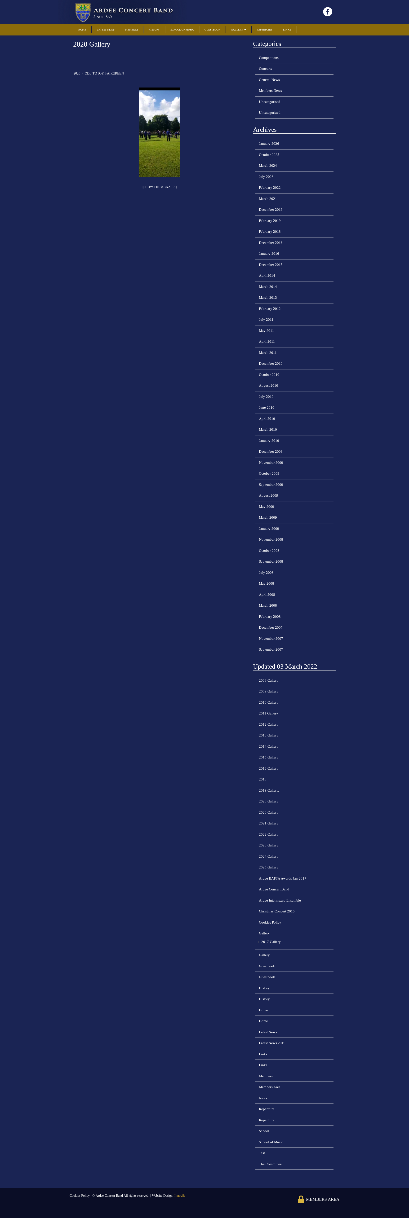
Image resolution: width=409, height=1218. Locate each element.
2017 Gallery (271, 942)
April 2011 (267, 341)
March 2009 (268, 517)
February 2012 (270, 309)
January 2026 (269, 143)
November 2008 (271, 539)
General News (269, 80)
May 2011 (266, 331)
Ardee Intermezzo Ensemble (280, 900)
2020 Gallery (268, 801)
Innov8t (179, 1195)
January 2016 (269, 253)
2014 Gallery (268, 746)
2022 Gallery (268, 834)
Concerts (265, 68)
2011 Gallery (268, 713)
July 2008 (266, 572)
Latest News (106, 29)
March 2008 (268, 605)
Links (287, 29)
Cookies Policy (270, 922)
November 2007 (271, 638)
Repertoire (264, 29)
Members (131, 29)
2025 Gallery (268, 867)
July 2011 (266, 319)
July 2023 (266, 177)
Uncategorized (269, 112)
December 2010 (271, 363)
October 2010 (269, 375)
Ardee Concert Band (274, 889)
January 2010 (269, 441)
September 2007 (271, 649)
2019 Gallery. (269, 790)
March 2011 (268, 353)
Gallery (237, 29)
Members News (270, 90)
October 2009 (269, 473)
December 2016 (271, 243)
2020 (77, 73)
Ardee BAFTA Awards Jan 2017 (282, 878)
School (264, 1131)
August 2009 (268, 495)
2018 (263, 779)
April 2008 (267, 594)
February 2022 (270, 187)
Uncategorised (269, 102)
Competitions (269, 58)
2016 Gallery (268, 768)
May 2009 (266, 506)
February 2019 (270, 221)
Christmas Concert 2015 (277, 911)
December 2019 (271, 209)
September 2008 (271, 561)
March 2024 (268, 165)
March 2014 (268, 287)
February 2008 (270, 616)
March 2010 (268, 429)
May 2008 (266, 583)
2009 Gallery (268, 691)
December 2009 (271, 451)
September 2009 (271, 484)
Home (82, 29)
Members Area (269, 1087)
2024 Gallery (268, 856)
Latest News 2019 (272, 1043)
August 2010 (268, 385)
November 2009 (271, 462)
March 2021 (268, 199)
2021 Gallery (268, 823)
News (263, 1098)
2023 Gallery (268, 845)
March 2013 (268, 297)
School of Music (182, 29)
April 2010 (267, 419)
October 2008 (269, 550)
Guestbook (212, 29)
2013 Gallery (268, 735)
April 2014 (267, 275)
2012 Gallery (268, 724)
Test (262, 1153)
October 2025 (269, 155)
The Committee (270, 1164)
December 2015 (271, 265)
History (154, 29)
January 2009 (269, 528)
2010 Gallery (268, 702)
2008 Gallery (268, 680)
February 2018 (270, 231)
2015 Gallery (268, 757)
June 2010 (266, 407)
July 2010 (266, 397)
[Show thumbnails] (159, 187)
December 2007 (271, 627)
